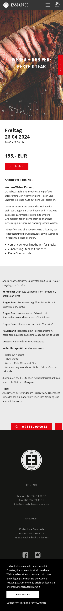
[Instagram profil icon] (38, 554)
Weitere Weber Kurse (18, 187)
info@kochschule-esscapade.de (31, 504)
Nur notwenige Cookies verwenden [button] (26, 603)
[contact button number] (31, 426)
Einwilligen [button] (23, 594)
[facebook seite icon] (25, 554)
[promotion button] (59, 65)
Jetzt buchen (16, 166)
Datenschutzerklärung (27, 586)
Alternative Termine (18, 180)
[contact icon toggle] (57, 4)
